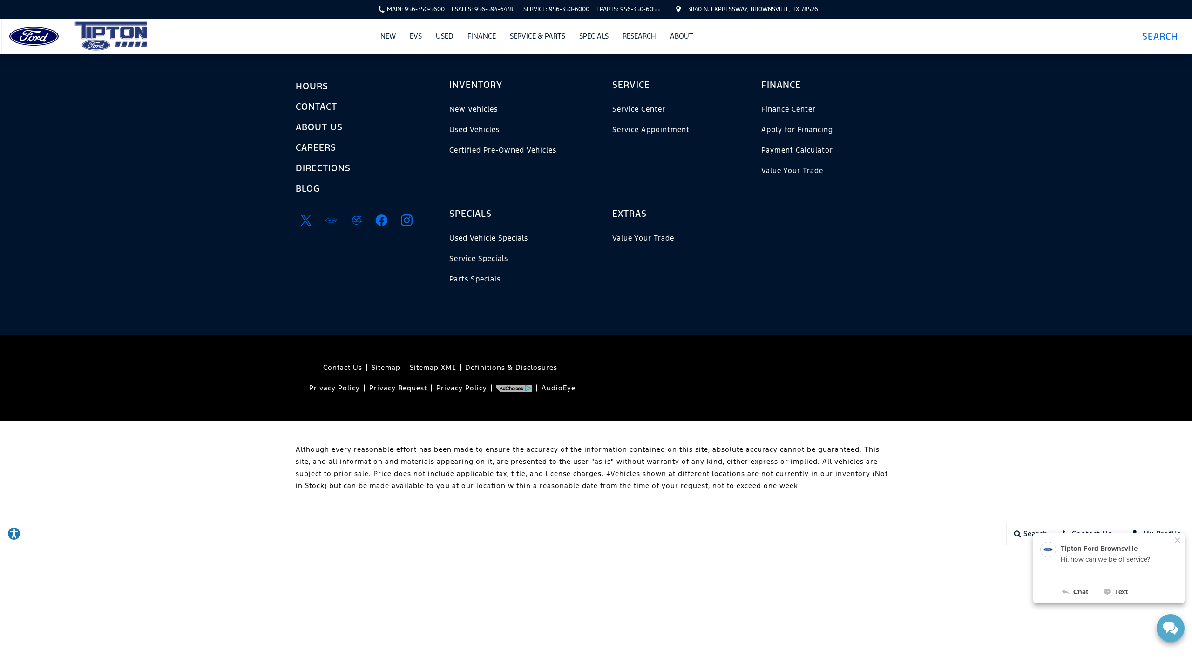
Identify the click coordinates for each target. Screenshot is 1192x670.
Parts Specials (475, 279)
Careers (316, 147)
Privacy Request (398, 387)
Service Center (638, 109)
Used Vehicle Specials (488, 238)
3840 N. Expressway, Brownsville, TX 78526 (753, 9)
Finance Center (788, 109)
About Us (319, 127)
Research (639, 36)
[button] (1163, 36)
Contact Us (342, 367)
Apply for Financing (797, 129)
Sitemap (386, 367)
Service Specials (478, 258)
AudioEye (559, 387)
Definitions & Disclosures (511, 367)
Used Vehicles (474, 129)
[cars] (331, 220)
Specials (594, 36)
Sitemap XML (433, 367)
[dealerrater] (356, 220)
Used (445, 36)
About (681, 36)
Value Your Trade (792, 170)
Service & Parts (537, 36)
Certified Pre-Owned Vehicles (502, 150)
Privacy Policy (334, 387)
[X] (306, 220)
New (388, 36)
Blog (308, 188)
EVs (416, 36)
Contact (316, 106)
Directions (323, 168)
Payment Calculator (797, 150)
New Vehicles (473, 109)
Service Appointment (651, 129)
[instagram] (406, 220)
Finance (481, 36)
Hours (312, 86)
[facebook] (381, 220)
